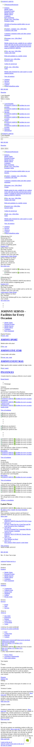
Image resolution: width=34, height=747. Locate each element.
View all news (5, 545)
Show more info (15, 729)
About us (7, 83)
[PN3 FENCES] (5, 368)
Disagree (3, 677)
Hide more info (5, 701)
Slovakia (6, 112)
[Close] (1, 663)
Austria (6, 120)
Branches (3, 92)
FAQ (5, 632)
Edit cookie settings (10, 658)
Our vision (7, 616)
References (7, 617)
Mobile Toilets (8, 9)
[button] (17, 569)
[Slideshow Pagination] (17, 305)
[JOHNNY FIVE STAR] (4, 346)
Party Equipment (9, 17)
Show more (4, 516)
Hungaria (7, 129)
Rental (6, 604)
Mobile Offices (8, 14)
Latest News (8, 621)
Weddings (7, 593)
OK (7, 679)
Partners (6, 619)
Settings (3, 679)
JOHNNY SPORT (9, 339)
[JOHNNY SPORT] (5, 335)
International (8, 130)
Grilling (6, 595)
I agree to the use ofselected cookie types (7, 743)
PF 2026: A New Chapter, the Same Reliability (14, 510)
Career (6, 624)
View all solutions (6, 410)
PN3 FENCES (7, 372)
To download (8, 622)
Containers (7, 16)
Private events (8, 597)
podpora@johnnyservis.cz (8, 561)
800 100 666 (4, 89)
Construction (8, 588)
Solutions (7, 79)
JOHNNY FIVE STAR (11, 350)
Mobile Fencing (8, 12)
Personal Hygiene (9, 11)
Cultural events (8, 590)
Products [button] (6, 8)
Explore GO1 (5, 246)
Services (6, 81)
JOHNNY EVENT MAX (12, 361)
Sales (5, 606)
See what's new (5, 266)
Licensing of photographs (11, 656)
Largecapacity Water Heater (9, 256)
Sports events (8, 592)
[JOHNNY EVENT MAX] (6, 357)
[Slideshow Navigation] (17, 271)
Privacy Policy (8, 655)
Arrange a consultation (7, 500)
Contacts (6, 84)
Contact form (8, 633)
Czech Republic (9, 103)
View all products (9, 76)
